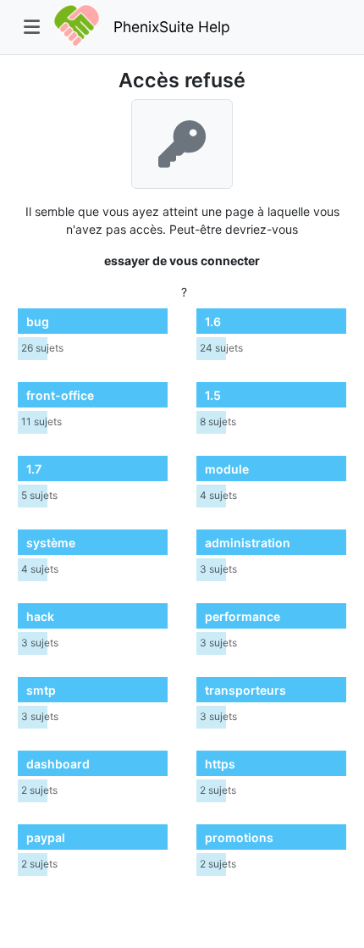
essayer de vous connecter (182, 260)
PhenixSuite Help (171, 27)
